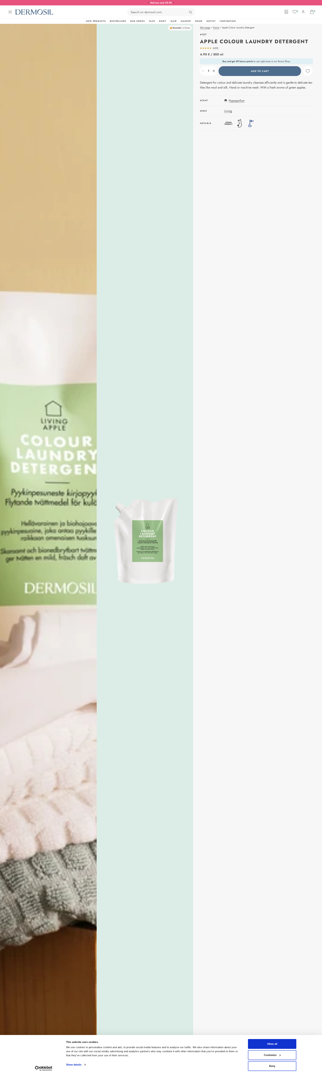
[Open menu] (10, 12)
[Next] (145, 540)
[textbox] (208, 71)
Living (228, 111)
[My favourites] (295, 12)
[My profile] (303, 12)
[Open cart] (312, 12)
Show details (73, 1064)
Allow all (272, 1043)
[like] (308, 71)
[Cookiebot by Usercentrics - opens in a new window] (43, 1068)
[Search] (190, 12)
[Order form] (286, 12)
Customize (270, 1055)
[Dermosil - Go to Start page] (34, 12)
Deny (272, 1066)
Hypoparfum (237, 100)
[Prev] (48, 540)
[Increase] (213, 71)
